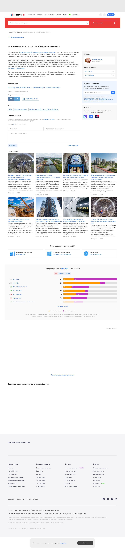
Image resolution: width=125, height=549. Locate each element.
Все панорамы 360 (96, 254)
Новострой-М (12, 32)
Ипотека (58, 14)
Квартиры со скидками (43, 468)
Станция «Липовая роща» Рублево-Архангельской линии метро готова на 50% (103, 221)
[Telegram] (17, 99)
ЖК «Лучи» (16, 279)
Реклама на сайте (32, 499)
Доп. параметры (98, 23)
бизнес (68, 273)
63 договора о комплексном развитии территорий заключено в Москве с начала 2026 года (103, 177)
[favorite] (104, 14)
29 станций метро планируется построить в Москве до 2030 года (74, 220)
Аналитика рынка (98, 474)
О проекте (11, 499)
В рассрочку (68, 483)
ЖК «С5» (16, 283)
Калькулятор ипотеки (74, 468)
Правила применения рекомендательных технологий (25, 514)
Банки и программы (71, 486)
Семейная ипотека (70, 471)
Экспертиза (96, 480)
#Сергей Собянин (53, 109)
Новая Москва (12, 471)
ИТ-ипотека (68, 477)
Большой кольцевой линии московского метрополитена (37, 52)
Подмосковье (12, 474)
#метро (44, 109)
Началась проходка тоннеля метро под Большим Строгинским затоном (75, 176)
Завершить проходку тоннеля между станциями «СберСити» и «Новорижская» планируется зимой (20, 177)
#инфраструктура (34, 109)
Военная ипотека (70, 474)
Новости (19, 32)
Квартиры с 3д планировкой (62, 254)
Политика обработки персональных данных (45, 510)
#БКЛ (10, 109)
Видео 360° (98, 483)
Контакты (20, 499)
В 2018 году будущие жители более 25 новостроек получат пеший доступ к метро (34, 87)
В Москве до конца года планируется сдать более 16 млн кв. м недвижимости (49, 220)
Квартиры (39, 14)
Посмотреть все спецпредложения (62, 375)
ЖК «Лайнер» (21, 68)
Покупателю (97, 477)
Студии (38, 474)
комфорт (61, 273)
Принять (85, 543)
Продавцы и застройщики (16, 486)
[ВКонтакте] (11, 99)
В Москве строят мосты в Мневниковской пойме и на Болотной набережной (48, 177)
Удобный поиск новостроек (18, 23)
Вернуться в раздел (17, 37)
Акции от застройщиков (15, 477)
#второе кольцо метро (20, 109)
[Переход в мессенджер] (116, 499)
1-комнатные (40, 477)
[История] (100, 14)
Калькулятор (20, 254)
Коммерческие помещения (16, 480)
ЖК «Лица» (11, 68)
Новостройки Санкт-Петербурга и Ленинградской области (26, 528)
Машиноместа (12, 483)
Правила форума (73, 145)
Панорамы (96, 486)
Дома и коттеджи (49, 14)
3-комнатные (40, 483)
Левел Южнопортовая (20, 287)
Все (56, 273)
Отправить (12, 145)
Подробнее (63, 543)
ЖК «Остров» (17, 290)
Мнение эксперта (98, 471)
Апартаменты (40, 486)
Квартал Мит (17, 298)
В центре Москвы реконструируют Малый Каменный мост (19, 220)
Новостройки (31, 14)
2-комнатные (40, 480)
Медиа (65, 14)
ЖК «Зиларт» (17, 294)
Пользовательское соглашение (18, 510)
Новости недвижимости (100, 468)
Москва (10, 468)
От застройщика (70, 480)
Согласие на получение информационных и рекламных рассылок (65, 514)
